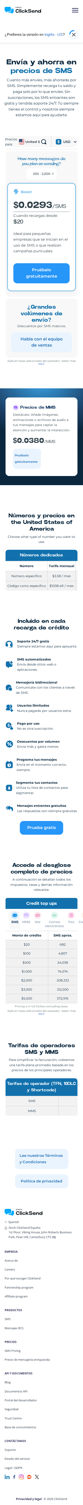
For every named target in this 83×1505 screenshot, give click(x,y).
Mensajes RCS (14, 1328)
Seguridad (11, 1409)
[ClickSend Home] (23, 1212)
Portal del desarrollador (21, 1400)
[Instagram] (21, 1476)
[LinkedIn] (7, 1476)
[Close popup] (73, 34)
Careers (10, 1269)
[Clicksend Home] (26, 10)
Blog (8, 1382)
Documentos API (16, 1391)
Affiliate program (16, 1296)
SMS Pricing (13, 1351)
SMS (8, 1319)
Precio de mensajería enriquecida (27, 1360)
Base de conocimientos (20, 1427)
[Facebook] (14, 1476)
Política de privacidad (41, 1181)
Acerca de (11, 1260)
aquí (41, 363)
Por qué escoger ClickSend (23, 1278)
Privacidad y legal (29, 1499)
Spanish (13, 1222)
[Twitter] (37, 1476)
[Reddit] (29, 1476)
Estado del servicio (17, 1459)
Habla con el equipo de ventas (42, 342)
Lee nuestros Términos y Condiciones (41, 1158)
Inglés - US (53, 35)
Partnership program (19, 1287)
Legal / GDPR (13, 1468)
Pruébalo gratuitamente (41, 273)
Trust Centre (13, 1418)
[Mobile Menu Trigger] (74, 10)
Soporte (10, 1450)
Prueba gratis (41, 827)
